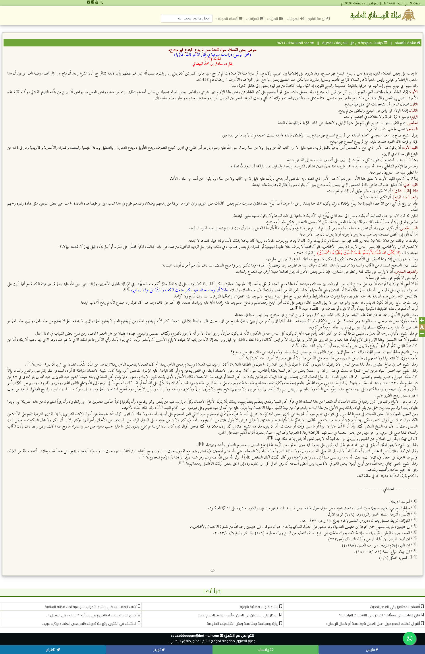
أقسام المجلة (228, 18)
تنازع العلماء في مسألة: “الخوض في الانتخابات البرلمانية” (379, 615)
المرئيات (273, 18)
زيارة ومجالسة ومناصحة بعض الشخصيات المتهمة (242, 623)
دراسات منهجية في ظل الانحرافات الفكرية (352, 42)
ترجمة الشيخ (316, 18)
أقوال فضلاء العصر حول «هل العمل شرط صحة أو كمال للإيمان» (373, 623)
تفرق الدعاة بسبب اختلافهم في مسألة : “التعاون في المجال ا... (91, 615)
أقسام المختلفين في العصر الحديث (395, 606)
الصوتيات (293, 18)
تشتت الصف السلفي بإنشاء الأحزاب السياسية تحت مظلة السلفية (91, 606)
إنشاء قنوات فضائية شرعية (259, 606)
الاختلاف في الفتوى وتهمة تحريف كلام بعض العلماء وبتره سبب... (89, 623)
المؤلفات (253, 18)
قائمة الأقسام (405, 42)
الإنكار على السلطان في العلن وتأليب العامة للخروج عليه (238, 615)
